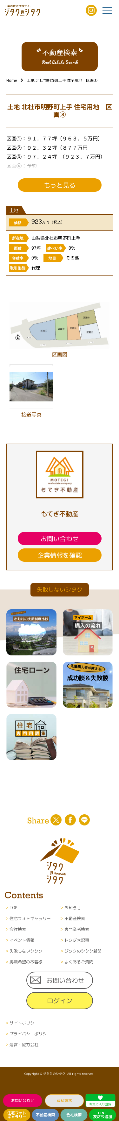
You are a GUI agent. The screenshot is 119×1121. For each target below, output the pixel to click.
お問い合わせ (22, 1100)
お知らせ (72, 907)
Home (11, 80)
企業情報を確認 (59, 555)
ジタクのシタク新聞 (83, 951)
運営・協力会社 (24, 1044)
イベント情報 (22, 940)
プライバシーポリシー (30, 1034)
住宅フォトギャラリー (16, 1114)
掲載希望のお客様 (26, 962)
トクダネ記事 (76, 940)
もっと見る (59, 185)
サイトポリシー (24, 1023)
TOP (13, 907)
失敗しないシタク (26, 951)
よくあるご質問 (78, 962)
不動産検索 (45, 1114)
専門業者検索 (76, 929)
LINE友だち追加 (102, 1114)
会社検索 (74, 1114)
